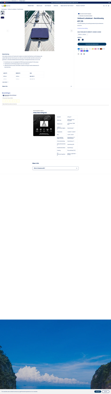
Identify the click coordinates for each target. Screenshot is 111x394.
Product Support (80, 5)
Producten (31, 5)
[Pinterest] (84, 54)
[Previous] (7, 31)
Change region (22, 0)
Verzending (88, 23)
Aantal (79, 37)
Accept (105, 391)
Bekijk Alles (39, 5)
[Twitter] (81, 54)
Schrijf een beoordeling (82, 28)
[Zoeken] (104, 6)
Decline (97, 391)
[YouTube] (109, 2)
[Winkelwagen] (108, 6)
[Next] (71, 31)
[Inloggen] (106, 6)
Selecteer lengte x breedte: (89, 32)
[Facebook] (78, 54)
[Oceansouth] (5, 5)
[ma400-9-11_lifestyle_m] (39, 31)
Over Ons (56, 5)
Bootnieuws (48, 5)
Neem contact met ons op (67, 5)
